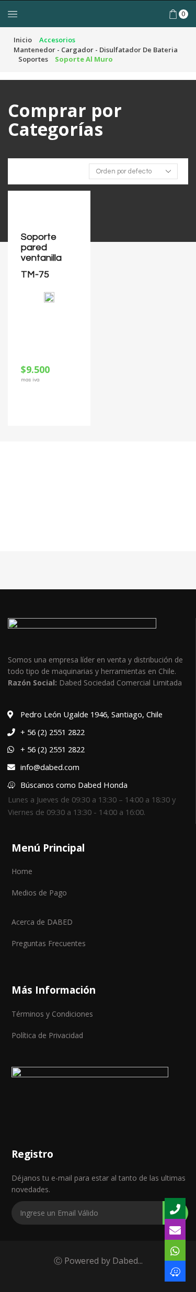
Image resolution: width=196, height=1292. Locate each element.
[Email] (175, 1229)
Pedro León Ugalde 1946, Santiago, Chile (91, 714)
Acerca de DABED (42, 922)
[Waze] (175, 1271)
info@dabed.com (49, 767)
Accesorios (57, 39)
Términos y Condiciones (52, 1014)
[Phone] (175, 1208)
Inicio (23, 39)
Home (21, 871)
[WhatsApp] (175, 1250)
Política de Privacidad (47, 1035)
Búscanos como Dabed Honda (74, 784)
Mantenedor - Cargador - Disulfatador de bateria (96, 49)
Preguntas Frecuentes (48, 943)
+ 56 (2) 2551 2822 (52, 732)
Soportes (33, 59)
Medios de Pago (39, 893)
